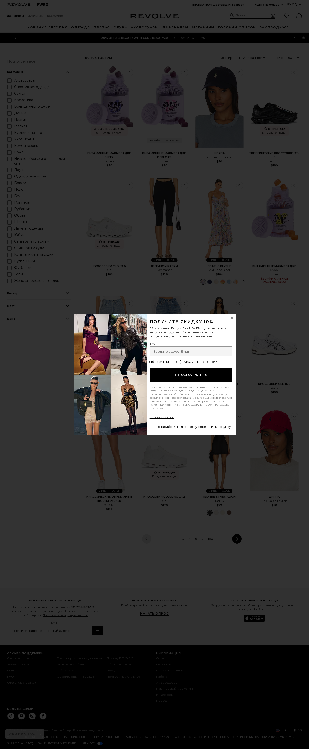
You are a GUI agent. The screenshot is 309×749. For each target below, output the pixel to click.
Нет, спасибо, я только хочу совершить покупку (190, 427)
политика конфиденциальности (204, 401)
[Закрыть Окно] (232, 317)
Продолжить (191, 375)
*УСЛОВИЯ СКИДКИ (162, 417)
